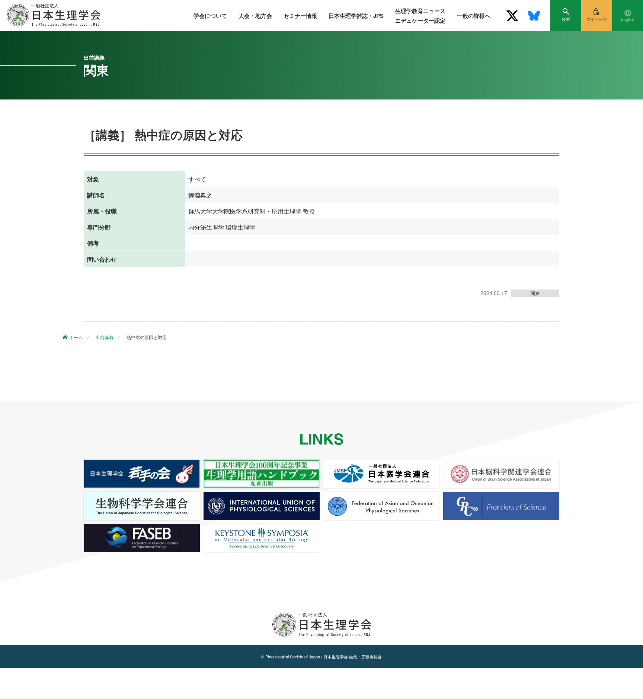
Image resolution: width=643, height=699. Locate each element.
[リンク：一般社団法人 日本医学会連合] (381, 473)
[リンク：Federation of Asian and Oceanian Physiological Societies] (381, 506)
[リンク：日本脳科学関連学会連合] (501, 473)
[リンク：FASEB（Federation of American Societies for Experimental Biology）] (142, 538)
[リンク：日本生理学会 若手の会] (142, 473)
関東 (535, 293)
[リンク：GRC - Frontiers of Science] (501, 506)
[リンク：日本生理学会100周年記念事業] (262, 473)
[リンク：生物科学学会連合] (142, 506)
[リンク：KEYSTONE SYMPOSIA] (262, 538)
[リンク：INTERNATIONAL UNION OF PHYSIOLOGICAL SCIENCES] (262, 506)
